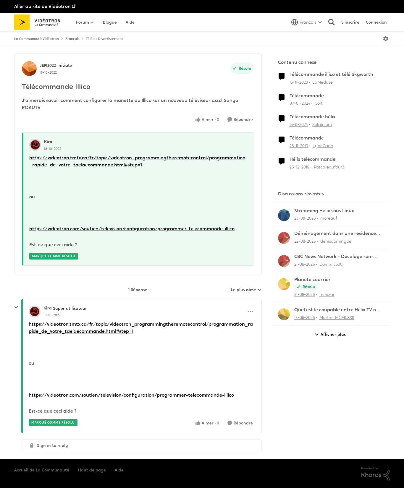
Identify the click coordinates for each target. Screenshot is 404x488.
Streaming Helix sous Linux (324, 211)
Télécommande (307, 96)
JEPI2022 (48, 65)
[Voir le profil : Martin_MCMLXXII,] (284, 314)
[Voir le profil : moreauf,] (284, 215)
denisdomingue (335, 241)
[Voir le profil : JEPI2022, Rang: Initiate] (29, 68)
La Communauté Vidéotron (36, 38)
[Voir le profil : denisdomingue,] (284, 238)
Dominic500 (330, 264)
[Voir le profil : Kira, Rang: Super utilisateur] (35, 311)
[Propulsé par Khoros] (375, 474)
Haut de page (92, 470)
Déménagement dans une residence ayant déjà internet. (335, 234)
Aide (119, 470)
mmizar (326, 294)
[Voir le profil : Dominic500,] (284, 261)
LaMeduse (322, 82)
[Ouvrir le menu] (386, 39)
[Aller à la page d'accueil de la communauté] (39, 22)
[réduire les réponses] (16, 307)
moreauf (328, 218)
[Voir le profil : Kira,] (35, 145)
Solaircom (322, 124)
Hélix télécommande (312, 159)
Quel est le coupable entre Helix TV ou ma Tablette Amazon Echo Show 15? (336, 310)
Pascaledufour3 (329, 167)
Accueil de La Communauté (41, 470)
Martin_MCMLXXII (336, 317)
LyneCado (323, 145)
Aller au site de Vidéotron (42, 6)
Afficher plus (333, 334)
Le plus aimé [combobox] (246, 290)
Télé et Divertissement (104, 38)
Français (72, 38)
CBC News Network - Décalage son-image (333, 257)
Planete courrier (312, 280)
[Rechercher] (331, 22)
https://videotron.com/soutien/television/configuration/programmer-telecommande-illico (132, 229)
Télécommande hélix (312, 117)
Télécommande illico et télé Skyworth (331, 74)
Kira (48, 141)
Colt (318, 103)
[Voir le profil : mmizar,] (284, 284)
